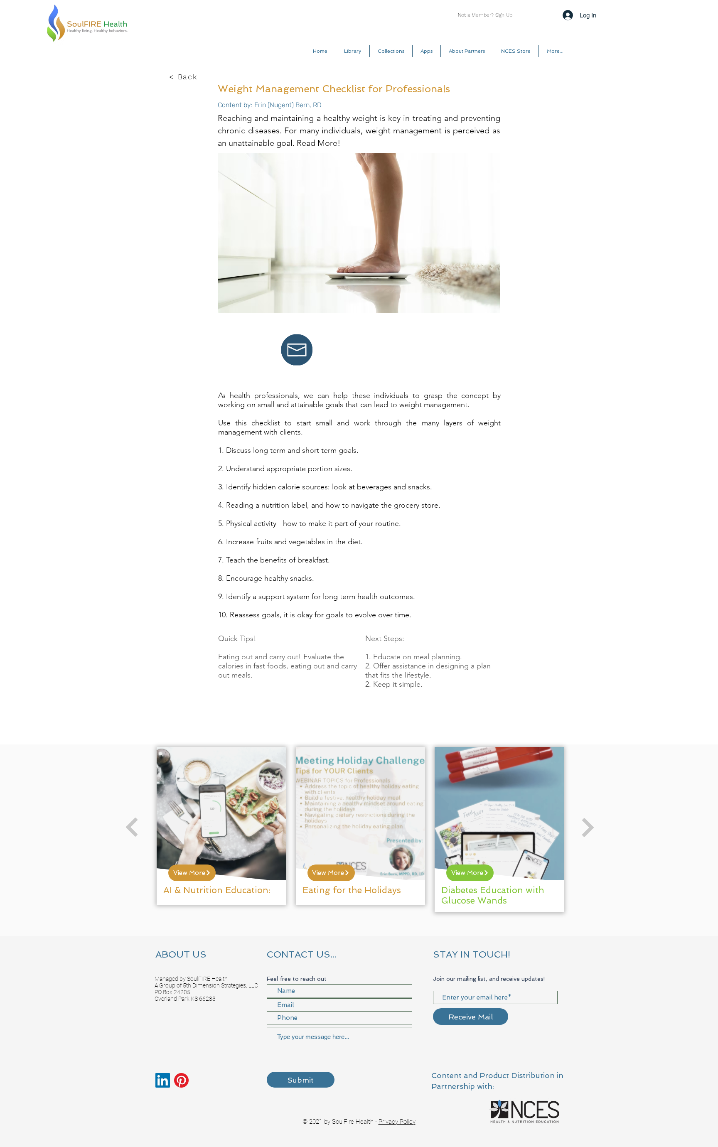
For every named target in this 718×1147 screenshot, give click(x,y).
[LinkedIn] (162, 1080)
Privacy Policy (397, 1121)
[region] (221, 826)
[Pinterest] (181, 1080)
